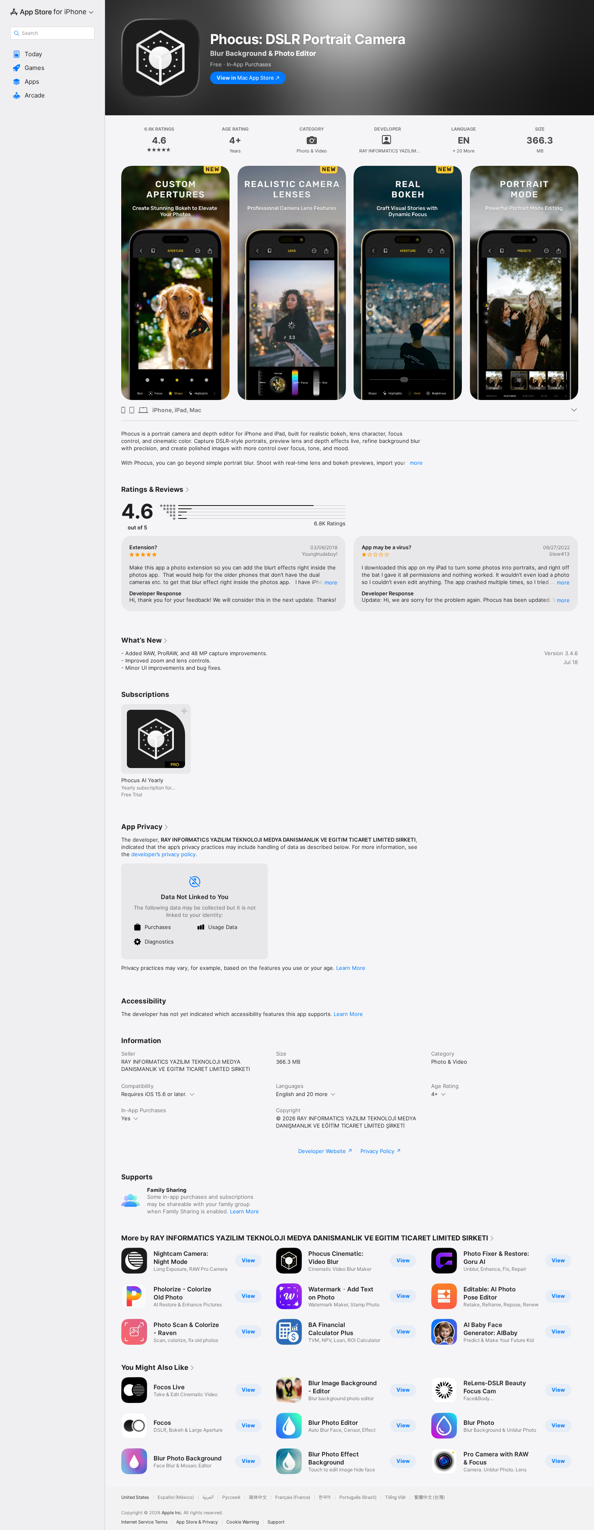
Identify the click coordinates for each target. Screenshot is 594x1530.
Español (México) (176, 1497)
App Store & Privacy (197, 1522)
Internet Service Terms (144, 1522)
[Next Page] (586, 283)
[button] (52, 54)
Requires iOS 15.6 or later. (154, 1094)
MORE (330, 582)
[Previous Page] (113, 283)
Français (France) (292, 1497)
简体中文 (258, 1497)
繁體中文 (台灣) (429, 1497)
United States (135, 1497)
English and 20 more (302, 1094)
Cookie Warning (242, 1522)
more (416, 462)
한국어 (325, 1497)
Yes (126, 1118)
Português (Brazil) (358, 1497)
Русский (231, 1497)
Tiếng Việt (395, 1497)
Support (276, 1522)
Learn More (350, 968)
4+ (434, 1094)
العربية (208, 1497)
